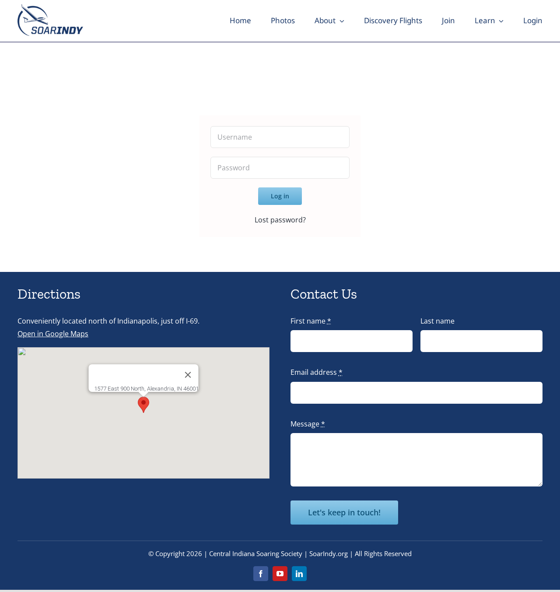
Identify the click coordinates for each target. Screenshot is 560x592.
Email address (316, 372)
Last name (437, 321)
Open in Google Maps (53, 333)
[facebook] (260, 573)
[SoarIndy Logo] (50, 8)
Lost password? (280, 220)
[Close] (188, 374)
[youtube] (280, 573)
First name (310, 321)
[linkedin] (299, 573)
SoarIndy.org (328, 553)
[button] (143, 405)
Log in (280, 196)
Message (307, 424)
